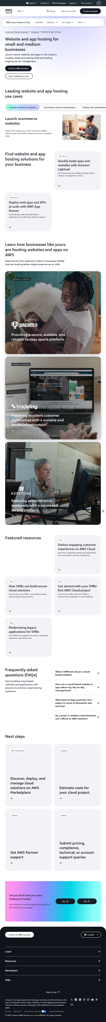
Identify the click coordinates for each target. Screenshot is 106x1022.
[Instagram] (84, 1000)
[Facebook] (76, 1000)
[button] (90, 11)
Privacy (8, 1011)
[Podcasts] (97, 1000)
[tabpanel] (53, 127)
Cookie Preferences (56, 1011)
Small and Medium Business (16, 32)
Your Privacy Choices (32, 1011)
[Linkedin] (80, 1000)
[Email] (72, 1005)
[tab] (23, 107)
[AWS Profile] (99, 3)
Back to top (51, 992)
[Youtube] (92, 1000)
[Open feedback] (103, 511)
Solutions (35, 32)
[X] (72, 1000)
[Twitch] (88, 1000)
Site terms (17, 1011)
